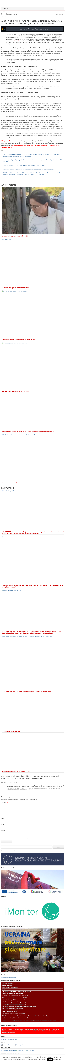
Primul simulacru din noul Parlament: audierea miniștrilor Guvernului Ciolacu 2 (24, 165)
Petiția (3, 989)
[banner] (32, 4)
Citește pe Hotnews (8, 141)
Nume (3, 818)
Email (3, 824)
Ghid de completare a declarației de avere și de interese (15, 998)
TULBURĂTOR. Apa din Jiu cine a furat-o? (15, 288)
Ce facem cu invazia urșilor (11, 731)
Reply (8, 792)
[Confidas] (7, 1056)
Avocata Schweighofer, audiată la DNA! (15, 236)
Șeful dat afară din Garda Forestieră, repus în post (18, 340)
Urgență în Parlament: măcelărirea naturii (16, 391)
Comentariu (4, 802)
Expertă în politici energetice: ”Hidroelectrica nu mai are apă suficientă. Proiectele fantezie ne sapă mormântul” (32, 586)
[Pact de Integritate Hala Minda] (32, 893)
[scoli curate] (32, 865)
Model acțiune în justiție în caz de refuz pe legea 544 (15, 995)
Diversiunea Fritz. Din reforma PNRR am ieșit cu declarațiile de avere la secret (28, 431)
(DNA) (15, 1002)
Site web (3, 830)
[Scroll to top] (63, 1060)
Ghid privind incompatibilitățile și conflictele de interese (16, 1000)
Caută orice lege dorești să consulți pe (16, 1018)
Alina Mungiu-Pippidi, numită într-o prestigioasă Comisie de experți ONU (26, 692)
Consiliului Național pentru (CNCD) (20, 1006)
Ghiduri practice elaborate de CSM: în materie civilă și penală (26, 1016)
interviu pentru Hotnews (14, 41)
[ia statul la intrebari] (8, 977)
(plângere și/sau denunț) (16, 991)
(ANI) (15, 1004)
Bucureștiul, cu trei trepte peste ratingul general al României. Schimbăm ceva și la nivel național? (28, 169)
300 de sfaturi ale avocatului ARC (10, 987)
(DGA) (14, 1013)
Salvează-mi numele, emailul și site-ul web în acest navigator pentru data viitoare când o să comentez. (25, 838)
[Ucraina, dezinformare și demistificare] (32, 923)
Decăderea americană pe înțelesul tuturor (16, 771)
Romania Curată (12, 14)
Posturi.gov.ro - (29, 1020)
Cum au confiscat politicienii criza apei (15, 483)
